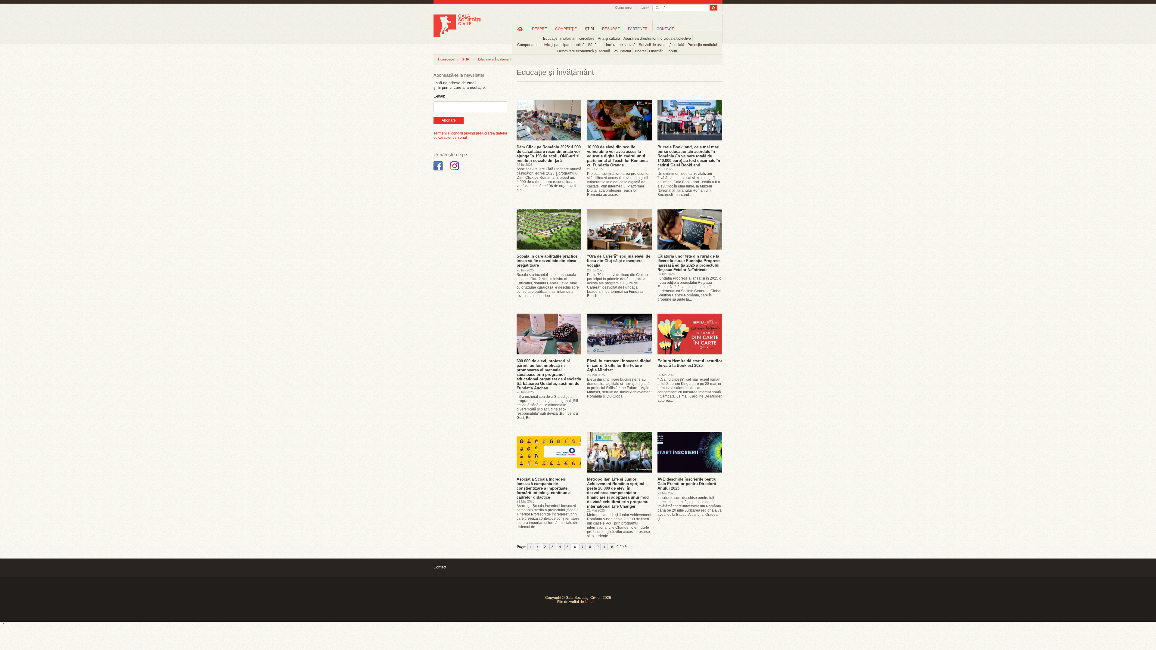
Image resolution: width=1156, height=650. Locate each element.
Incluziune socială (620, 45)
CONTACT (665, 29)
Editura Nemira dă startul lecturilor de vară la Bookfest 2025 (689, 363)
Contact (440, 567)
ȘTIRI (466, 59)
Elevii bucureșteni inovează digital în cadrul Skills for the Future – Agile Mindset (619, 365)
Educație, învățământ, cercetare (569, 38)
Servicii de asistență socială (661, 45)
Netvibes (592, 602)
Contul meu (623, 7)
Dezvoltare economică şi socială (583, 51)
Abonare (449, 120)
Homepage (446, 59)
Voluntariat (622, 51)
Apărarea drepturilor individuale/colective (657, 38)
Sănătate (595, 45)
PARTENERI (638, 29)
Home (520, 28)
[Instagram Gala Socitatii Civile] (455, 171)
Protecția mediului (702, 45)
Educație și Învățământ (494, 59)
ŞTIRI (589, 29)
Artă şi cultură (609, 38)
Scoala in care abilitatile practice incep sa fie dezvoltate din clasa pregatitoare (547, 261)
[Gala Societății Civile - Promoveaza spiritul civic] (457, 36)
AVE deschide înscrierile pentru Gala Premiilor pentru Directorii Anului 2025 (686, 484)
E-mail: (439, 96)
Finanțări (656, 51)
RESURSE (611, 29)
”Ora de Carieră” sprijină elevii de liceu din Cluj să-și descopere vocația (618, 261)
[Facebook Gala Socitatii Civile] (439, 171)
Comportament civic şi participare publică (551, 45)
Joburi (672, 51)
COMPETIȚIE (566, 29)
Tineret (640, 51)
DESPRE (539, 29)
